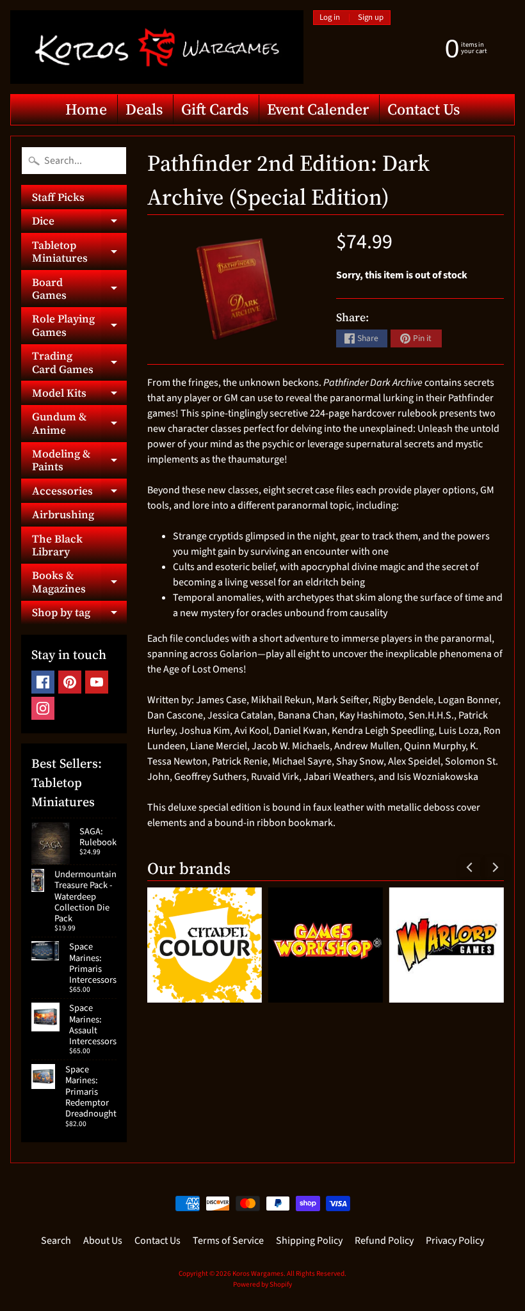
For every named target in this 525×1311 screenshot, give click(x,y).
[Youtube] (96, 682)
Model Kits (79, 394)
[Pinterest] (69, 682)
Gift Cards (214, 109)
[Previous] (470, 867)
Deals (144, 109)
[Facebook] (42, 682)
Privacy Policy (455, 1241)
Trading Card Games (79, 362)
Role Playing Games (79, 325)
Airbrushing (63, 514)
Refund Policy (384, 1241)
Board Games (79, 289)
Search (56, 1241)
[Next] (494, 867)
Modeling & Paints (79, 460)
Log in (329, 17)
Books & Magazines (79, 582)
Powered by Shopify (262, 1284)
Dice (79, 223)
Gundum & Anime (79, 423)
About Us (102, 1241)
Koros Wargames (258, 1273)
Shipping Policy (309, 1241)
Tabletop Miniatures (79, 252)
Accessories (79, 492)
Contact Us (423, 109)
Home (86, 109)
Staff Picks (58, 197)
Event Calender (318, 109)
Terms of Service (228, 1241)
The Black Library (57, 545)
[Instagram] (42, 708)
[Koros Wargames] (156, 47)
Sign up (371, 17)
